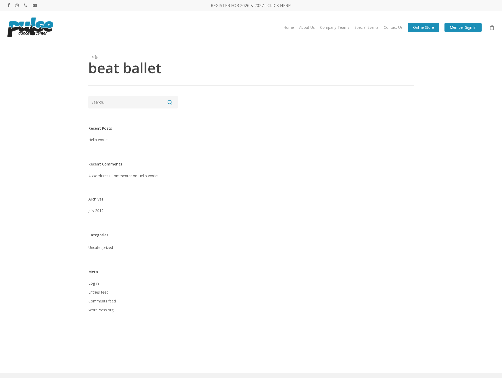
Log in (93, 283)
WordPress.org (100, 309)
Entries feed (98, 292)
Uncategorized (100, 247)
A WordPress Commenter (110, 175)
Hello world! (98, 139)
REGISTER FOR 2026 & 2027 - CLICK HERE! (251, 5)
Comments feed (102, 301)
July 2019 (96, 210)
